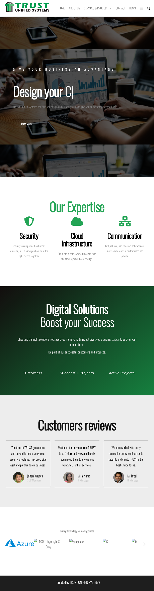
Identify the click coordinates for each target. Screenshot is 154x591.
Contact (120, 8)
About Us (74, 8)
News (132, 8)
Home (62, 8)
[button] (26, 123)
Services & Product (96, 8)
